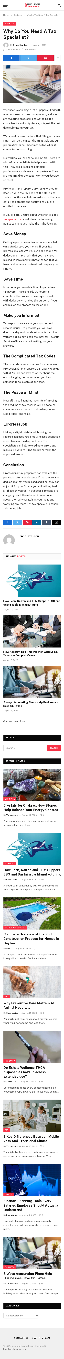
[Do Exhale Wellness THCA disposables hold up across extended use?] (32, 1047)
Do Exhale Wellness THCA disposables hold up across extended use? (24, 1072)
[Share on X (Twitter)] (28, 58)
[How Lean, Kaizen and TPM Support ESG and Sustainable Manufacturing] (32, 581)
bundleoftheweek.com (14, 1349)
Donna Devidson (20, 45)
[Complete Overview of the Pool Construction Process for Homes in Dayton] (32, 913)
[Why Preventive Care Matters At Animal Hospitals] (32, 982)
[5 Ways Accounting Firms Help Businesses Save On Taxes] (32, 682)
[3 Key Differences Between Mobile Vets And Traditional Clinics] (32, 1116)
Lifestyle (10, 799)
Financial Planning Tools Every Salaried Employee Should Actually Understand (30, 1205)
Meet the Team (41, 1338)
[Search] (59, 5)
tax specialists (12, 219)
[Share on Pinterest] (45, 58)
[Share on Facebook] (11, 58)
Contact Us (21, 1338)
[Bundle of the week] (32, 5)
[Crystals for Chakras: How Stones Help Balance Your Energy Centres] (32, 785)
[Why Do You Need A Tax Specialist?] (32, 84)
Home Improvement (15, 928)
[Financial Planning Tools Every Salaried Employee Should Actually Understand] (32, 1180)
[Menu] (5, 5)
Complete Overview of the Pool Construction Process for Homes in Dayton (31, 938)
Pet (7, 997)
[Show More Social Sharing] (57, 58)
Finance (9, 1194)
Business (10, 24)
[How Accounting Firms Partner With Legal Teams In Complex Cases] (32, 631)
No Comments (13, 49)
